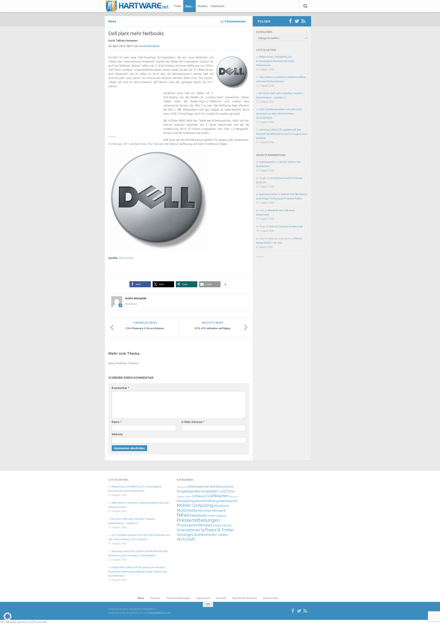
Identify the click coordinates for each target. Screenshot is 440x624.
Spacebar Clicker (268, 194)
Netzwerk (219, 510)
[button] (140, 284)
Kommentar (120, 387)
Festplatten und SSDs (217, 491)
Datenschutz (271, 598)
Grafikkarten (217, 495)
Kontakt (221, 598)
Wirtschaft (186, 539)
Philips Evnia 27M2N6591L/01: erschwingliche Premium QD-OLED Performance (275, 61)
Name (117, 421)
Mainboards (228, 501)
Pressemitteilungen (198, 520)
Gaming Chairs (184, 496)
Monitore (221, 505)
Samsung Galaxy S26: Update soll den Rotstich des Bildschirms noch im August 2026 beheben (281, 133)
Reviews (202, 6)
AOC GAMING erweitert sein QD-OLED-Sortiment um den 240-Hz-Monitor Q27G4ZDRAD (279, 113)
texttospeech (266, 161)
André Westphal (149, 46)
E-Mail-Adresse (193, 421)
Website (117, 434)
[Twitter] (296, 21)
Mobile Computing (195, 505)
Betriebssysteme (221, 486)
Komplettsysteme (191, 501)
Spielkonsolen (205, 534)
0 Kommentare (235, 21)
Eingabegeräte (188, 491)
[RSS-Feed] (303, 21)
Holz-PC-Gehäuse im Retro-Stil (286, 226)
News (188, 6)
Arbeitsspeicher (198, 486)
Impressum (218, 6)
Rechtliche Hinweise (244, 598)
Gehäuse (199, 496)
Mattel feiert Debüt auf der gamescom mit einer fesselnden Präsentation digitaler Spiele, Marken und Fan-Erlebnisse (137, 571)
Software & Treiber (217, 529)
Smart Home (222, 525)
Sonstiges (185, 534)
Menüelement (138, 6)
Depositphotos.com (159, 612)
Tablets (223, 534)
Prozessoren (187, 525)
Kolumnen (233, 497)
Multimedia (187, 510)
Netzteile (204, 510)
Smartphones (188, 530)
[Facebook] (290, 21)
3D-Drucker (182, 487)
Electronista (126, 257)
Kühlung (212, 501)
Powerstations (217, 515)
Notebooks (198, 515)
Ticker (178, 6)
